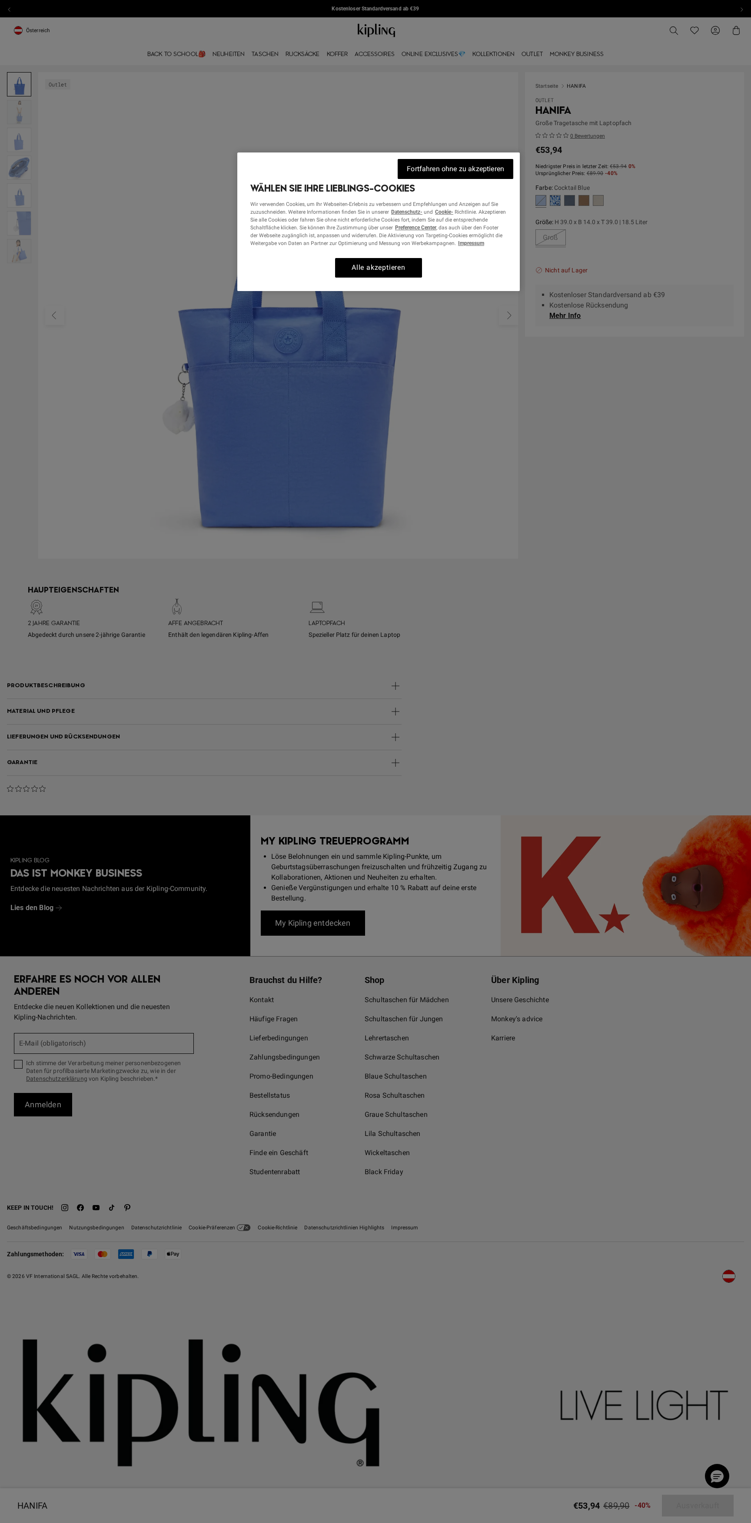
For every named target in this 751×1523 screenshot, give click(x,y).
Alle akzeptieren (378, 267)
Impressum (471, 243)
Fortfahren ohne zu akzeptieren (455, 169)
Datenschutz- (406, 212)
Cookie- (444, 212)
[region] (378, 221)
